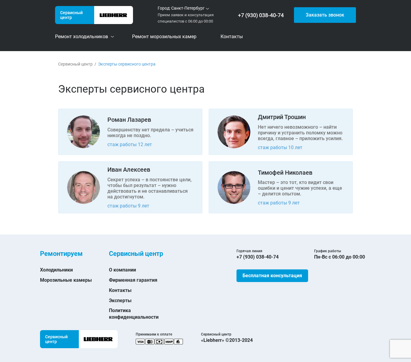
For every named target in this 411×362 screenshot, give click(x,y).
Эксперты (120, 300)
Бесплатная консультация (272, 275)
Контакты (120, 290)
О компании (122, 270)
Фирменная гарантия (133, 280)
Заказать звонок (325, 15)
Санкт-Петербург (188, 8)
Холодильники (56, 270)
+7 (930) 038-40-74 (261, 15)
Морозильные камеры (66, 280)
